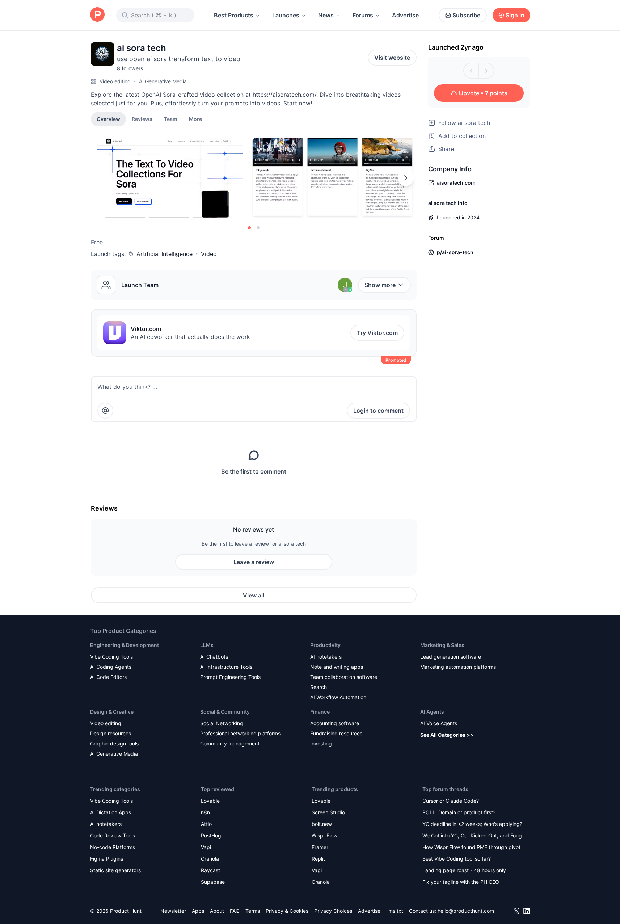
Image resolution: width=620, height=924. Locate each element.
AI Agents (432, 712)
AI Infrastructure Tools (226, 667)
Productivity (325, 645)
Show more (380, 285)
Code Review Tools (112, 835)
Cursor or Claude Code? (450, 801)
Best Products (233, 15)
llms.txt (394, 911)
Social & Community (225, 712)
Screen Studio (328, 812)
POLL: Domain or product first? (458, 812)
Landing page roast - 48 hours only (464, 870)
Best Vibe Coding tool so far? (456, 859)
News (326, 15)
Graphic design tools (114, 743)
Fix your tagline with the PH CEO (460, 882)
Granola (210, 859)
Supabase (213, 882)
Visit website (392, 57)
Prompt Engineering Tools (230, 677)
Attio (206, 824)
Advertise (405, 15)
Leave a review (253, 562)
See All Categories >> (447, 735)
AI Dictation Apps (110, 812)
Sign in (515, 15)
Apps (198, 911)
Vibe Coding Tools (111, 657)
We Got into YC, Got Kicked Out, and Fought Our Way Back (474, 836)
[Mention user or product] (105, 411)
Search (318, 687)
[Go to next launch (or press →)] (486, 70)
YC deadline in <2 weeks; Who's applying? (472, 824)
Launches (285, 15)
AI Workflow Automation (338, 697)
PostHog (211, 835)
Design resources (110, 733)
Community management (230, 743)
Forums (363, 15)
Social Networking (221, 723)
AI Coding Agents (110, 667)
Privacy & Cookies (287, 911)
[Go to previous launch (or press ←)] (471, 70)
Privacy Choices (333, 911)
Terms (252, 911)
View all (253, 595)
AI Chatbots (214, 657)
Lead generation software (450, 657)
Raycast (210, 870)
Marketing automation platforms (458, 667)
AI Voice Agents (438, 723)
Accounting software (334, 723)
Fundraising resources (336, 733)
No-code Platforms (112, 847)
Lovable (210, 801)
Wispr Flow (324, 835)
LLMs (207, 645)
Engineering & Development (124, 645)
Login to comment (378, 410)
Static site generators (115, 870)
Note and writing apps (336, 667)
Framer (320, 847)
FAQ (235, 911)
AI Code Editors (108, 677)
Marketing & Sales (442, 645)
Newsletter (173, 911)
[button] (195, 118)
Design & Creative (112, 712)
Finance (320, 712)
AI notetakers (326, 657)
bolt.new (322, 824)
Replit (318, 859)
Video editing (115, 81)
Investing (321, 743)
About (217, 911)
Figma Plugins (106, 859)
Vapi (206, 847)
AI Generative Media (163, 81)
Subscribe (466, 15)
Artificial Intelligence (164, 253)
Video (209, 253)
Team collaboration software (343, 677)
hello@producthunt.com (466, 911)
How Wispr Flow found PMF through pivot (471, 847)
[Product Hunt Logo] (97, 15)
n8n (205, 812)
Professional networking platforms (240, 733)
